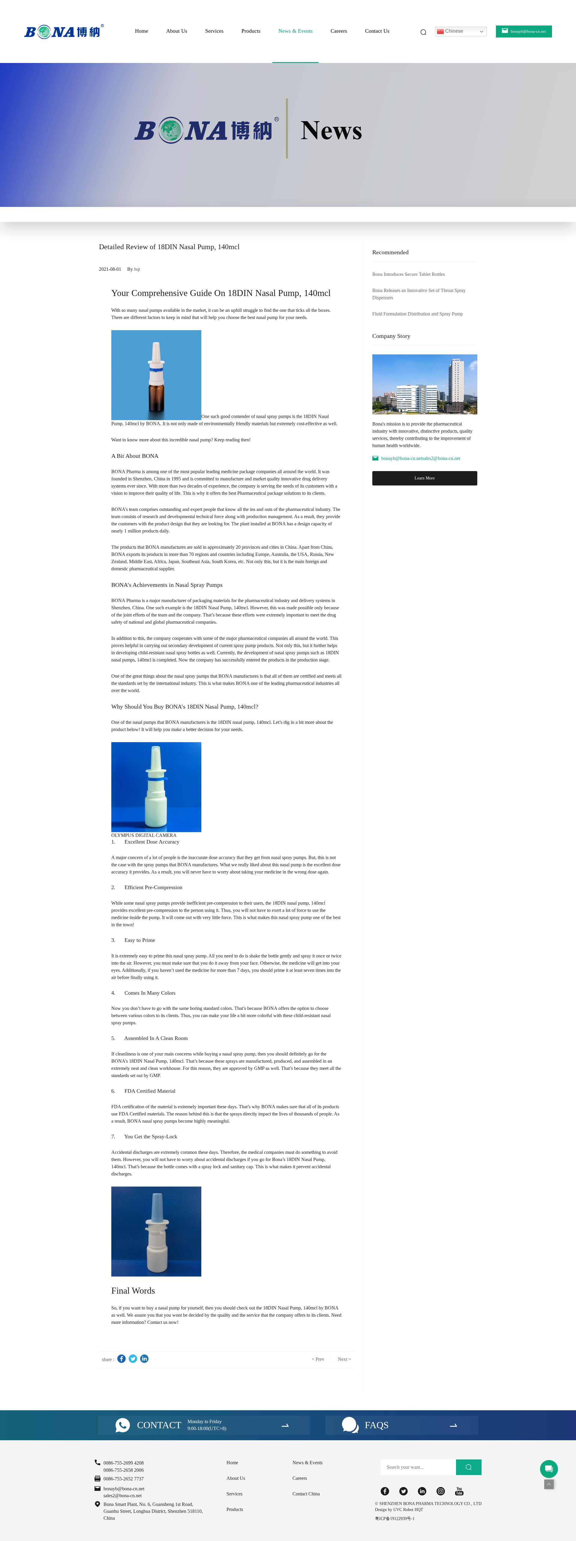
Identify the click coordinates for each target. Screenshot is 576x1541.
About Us (176, 31)
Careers (339, 31)
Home (141, 31)
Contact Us (377, 31)
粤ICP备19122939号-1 (395, 1518)
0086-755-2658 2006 (124, 1470)
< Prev (318, 1359)
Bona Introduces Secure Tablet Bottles (408, 274)
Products (251, 31)
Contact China (306, 1493)
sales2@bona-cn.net (441, 458)
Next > (344, 1359)
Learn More (425, 478)
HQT (419, 1509)
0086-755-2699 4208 (124, 1462)
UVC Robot (403, 1509)
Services (214, 31)
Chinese (453, 31)
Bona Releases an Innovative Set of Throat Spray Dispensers (419, 294)
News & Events (295, 31)
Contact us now (162, 1322)
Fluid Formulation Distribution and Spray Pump (417, 313)
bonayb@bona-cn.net (401, 458)
